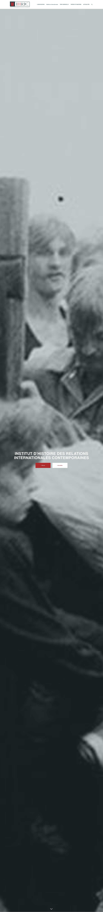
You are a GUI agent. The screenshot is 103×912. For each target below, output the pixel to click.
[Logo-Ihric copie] (20, 4)
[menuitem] (40, 4)
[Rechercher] (91, 4)
